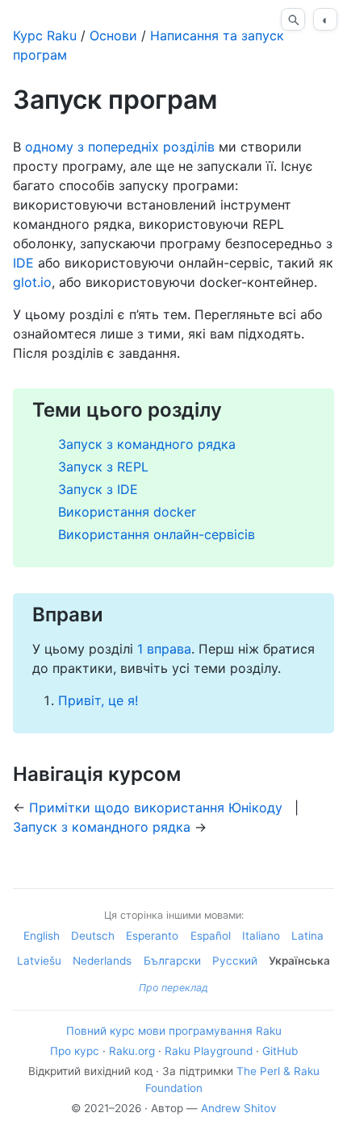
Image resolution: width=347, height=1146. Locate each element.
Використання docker (127, 512)
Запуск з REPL (103, 467)
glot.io (32, 282)
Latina (307, 935)
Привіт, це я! (98, 700)
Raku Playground (209, 1050)
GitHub (280, 1050)
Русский (234, 960)
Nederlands (102, 960)
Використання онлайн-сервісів (156, 534)
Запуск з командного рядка (147, 444)
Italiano (261, 935)
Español (210, 935)
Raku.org (132, 1050)
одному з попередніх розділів (120, 147)
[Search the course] (293, 19)
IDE (23, 263)
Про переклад (173, 988)
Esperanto (152, 935)
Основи (113, 35)
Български (172, 960)
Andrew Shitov (239, 1108)
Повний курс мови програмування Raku (174, 1030)
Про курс (74, 1050)
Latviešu (39, 960)
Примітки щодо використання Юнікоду (155, 807)
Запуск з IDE (98, 489)
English (41, 935)
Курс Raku (45, 35)
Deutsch (93, 935)
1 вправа (164, 649)
